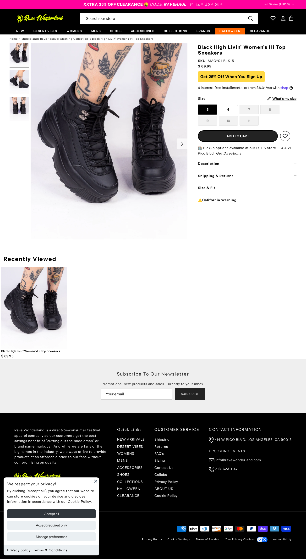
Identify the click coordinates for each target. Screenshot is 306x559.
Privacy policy (19, 550)
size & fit (206, 188)
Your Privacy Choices (240, 539)
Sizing (159, 460)
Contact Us (164, 467)
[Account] (282, 18)
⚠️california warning (217, 200)
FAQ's (159, 453)
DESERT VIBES (45, 31)
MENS (96, 31)
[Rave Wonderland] (40, 18)
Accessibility (282, 539)
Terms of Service (207, 539)
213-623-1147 (226, 469)
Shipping (161, 439)
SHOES (116, 31)
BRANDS (203, 31)
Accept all (51, 514)
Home (14, 39)
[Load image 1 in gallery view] (109, 141)
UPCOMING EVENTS (227, 451)
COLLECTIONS (175, 31)
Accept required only (51, 525)
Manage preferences (51, 537)
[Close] (95, 481)
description (208, 163)
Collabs (160, 474)
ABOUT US (163, 489)
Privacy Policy (166, 482)
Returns (161, 446)
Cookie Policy (166, 495)
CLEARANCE (260, 31)
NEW (20, 31)
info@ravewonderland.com (238, 460)
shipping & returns (216, 175)
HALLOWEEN (229, 31)
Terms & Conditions (50, 550)
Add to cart (237, 136)
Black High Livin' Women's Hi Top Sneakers (122, 39)
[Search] (250, 18)
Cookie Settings (179, 539)
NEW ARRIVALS (131, 439)
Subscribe (190, 394)
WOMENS (74, 31)
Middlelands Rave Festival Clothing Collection (55, 39)
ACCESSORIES (142, 31)
